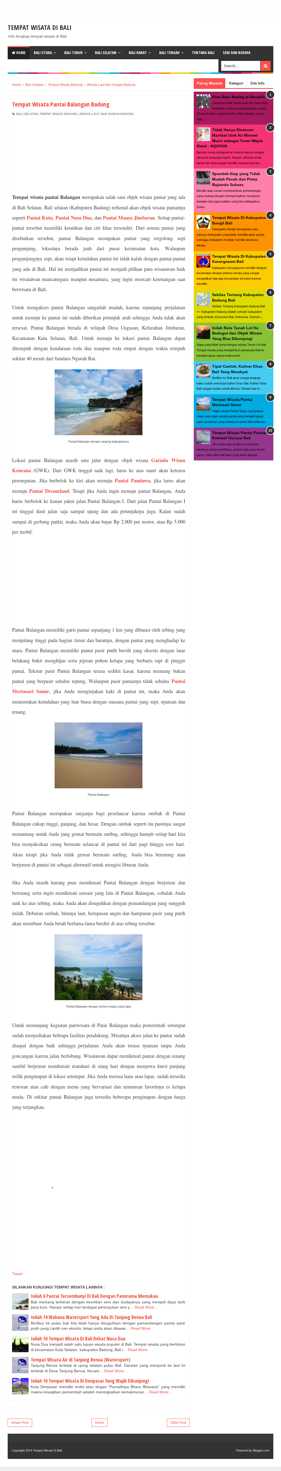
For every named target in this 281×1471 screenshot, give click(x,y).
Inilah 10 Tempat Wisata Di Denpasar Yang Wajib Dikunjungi (90, 1380)
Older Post (178, 1423)
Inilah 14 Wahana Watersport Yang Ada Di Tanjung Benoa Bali (91, 1317)
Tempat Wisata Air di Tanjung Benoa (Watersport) (80, 1359)
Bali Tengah (169, 52)
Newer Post (20, 1423)
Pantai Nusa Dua (73, 217)
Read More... (146, 1307)
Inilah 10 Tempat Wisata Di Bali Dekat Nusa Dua (78, 1338)
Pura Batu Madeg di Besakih (238, 97)
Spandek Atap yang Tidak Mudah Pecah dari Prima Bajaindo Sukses (236, 179)
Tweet (17, 1274)
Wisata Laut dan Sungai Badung (106, 114)
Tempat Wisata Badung (59, 114)
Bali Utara (43, 52)
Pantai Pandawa (132, 480)
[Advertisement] (98, 153)
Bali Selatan (105, 52)
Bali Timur (73, 52)
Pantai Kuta (40, 217)
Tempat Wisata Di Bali (39, 27)
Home (20, 52)
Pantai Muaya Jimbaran (129, 217)
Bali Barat (138, 52)
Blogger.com (261, 1450)
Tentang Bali (203, 52)
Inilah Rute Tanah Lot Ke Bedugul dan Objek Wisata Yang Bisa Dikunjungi (237, 333)
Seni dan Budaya (236, 52)
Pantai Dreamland (49, 490)
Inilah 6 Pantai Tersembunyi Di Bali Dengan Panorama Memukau (94, 1296)
